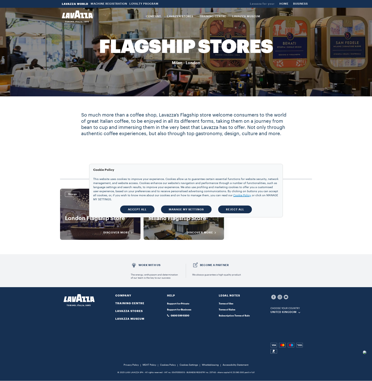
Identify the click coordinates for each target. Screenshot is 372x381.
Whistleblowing (210, 365)
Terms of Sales (227, 309)
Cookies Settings (189, 365)
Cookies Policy (168, 365)
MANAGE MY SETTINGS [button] (186, 209)
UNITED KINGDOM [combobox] (283, 312)
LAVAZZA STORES (129, 311)
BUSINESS (300, 4)
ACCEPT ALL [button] (137, 209)
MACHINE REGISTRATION (109, 4)
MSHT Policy (149, 365)
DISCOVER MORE (116, 232)
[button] (186, 298)
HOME (283, 4)
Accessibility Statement (235, 365)
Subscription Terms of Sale (234, 315)
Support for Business (179, 309)
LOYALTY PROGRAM (143, 4)
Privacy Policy (131, 365)
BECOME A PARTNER (214, 265)
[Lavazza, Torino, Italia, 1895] (77, 16)
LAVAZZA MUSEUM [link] (246, 16)
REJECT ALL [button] (235, 209)
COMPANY (123, 295)
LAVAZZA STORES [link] (180, 16)
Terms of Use (226, 303)
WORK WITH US (149, 265)
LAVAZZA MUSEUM (129, 318)
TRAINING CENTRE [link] (213, 16)
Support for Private (178, 303)
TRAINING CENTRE (129, 303)
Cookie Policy (242, 195)
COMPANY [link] (153, 16)
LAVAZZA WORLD (75, 4)
